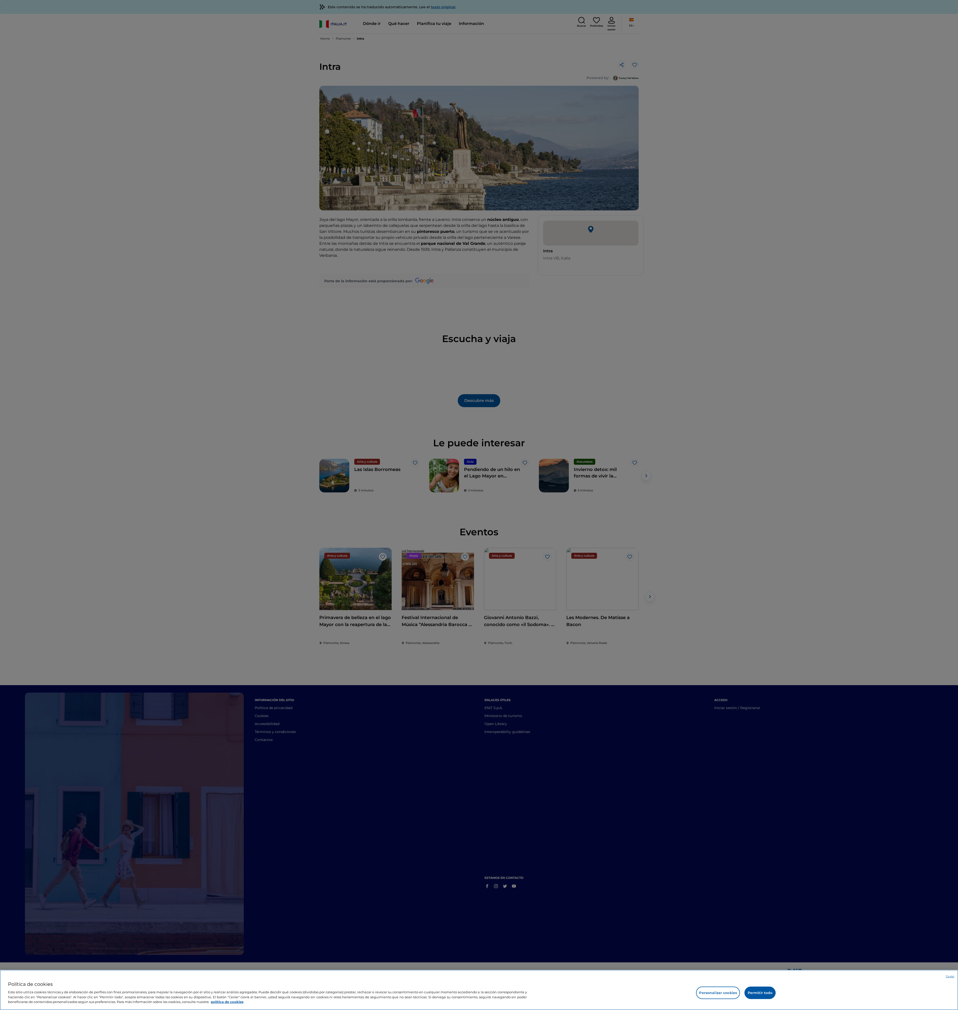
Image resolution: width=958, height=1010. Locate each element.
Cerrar (950, 976)
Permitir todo (760, 993)
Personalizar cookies (718, 993)
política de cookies (227, 1002)
